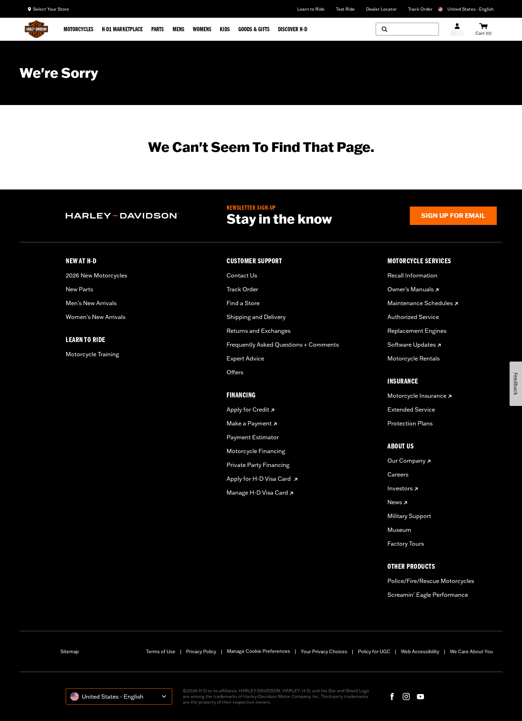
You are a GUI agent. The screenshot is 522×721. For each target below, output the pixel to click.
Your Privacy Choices (324, 651)
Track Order (420, 9)
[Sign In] (457, 29)
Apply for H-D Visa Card (259, 478)
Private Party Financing (258, 464)
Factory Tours (405, 543)
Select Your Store (51, 9)
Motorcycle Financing (256, 451)
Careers (397, 474)
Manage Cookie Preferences (258, 651)
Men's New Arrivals (91, 303)
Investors (400, 488)
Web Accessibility (420, 651)
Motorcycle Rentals (413, 358)
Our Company (406, 460)
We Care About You (471, 651)
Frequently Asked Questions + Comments (283, 344)
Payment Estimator (253, 437)
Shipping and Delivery (256, 316)
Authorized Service (413, 316)
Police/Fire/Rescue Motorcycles (430, 580)
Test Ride (345, 9)
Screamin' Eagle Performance (427, 594)
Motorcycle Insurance (416, 395)
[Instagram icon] (406, 696)
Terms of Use (160, 651)
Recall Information (412, 275)
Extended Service (411, 409)
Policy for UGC (374, 651)
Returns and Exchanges (258, 330)
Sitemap (69, 651)
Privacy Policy (201, 651)
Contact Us (242, 275)
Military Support (409, 515)
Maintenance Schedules (420, 303)
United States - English (470, 9)
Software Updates (411, 344)
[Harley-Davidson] (140, 216)
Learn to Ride (311, 9)
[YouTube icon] (420, 696)
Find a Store (243, 303)
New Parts (79, 289)
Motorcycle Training (92, 354)
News (394, 502)
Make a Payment (249, 423)
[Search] (407, 29)
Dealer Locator (381, 9)
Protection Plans (410, 423)
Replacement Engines (416, 330)
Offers (235, 372)
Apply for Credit (248, 409)
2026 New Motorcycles (96, 275)
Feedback (515, 384)
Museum (399, 529)
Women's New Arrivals (95, 316)
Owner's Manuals (410, 289)
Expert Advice (245, 358)
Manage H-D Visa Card (257, 492)
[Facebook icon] (392, 696)
